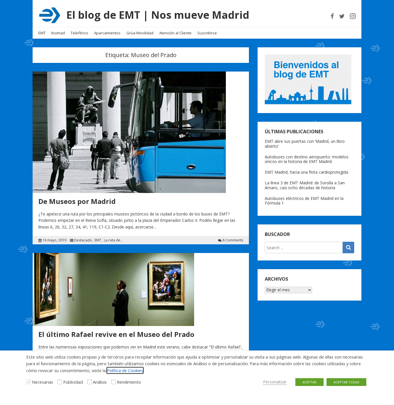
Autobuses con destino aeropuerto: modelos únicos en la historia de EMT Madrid (306, 159)
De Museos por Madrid (77, 201)
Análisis (100, 382)
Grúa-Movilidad (139, 32)
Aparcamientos (107, 32)
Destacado (83, 240)
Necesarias (42, 382)
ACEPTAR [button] (309, 382)
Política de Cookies (125, 370)
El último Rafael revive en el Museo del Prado (116, 334)
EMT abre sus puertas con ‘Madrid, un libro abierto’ (305, 143)
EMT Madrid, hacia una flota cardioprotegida (306, 172)
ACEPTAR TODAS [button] (346, 382)
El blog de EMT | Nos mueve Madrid (157, 15)
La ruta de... (113, 240)
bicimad (58, 32)
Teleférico (79, 32)
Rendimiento (129, 382)
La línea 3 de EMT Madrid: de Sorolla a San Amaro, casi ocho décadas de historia (305, 185)
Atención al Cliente (175, 32)
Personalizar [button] (275, 382)
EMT (42, 32)
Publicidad (73, 382)
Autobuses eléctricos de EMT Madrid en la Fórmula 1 (304, 201)
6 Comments (232, 240)
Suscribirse (207, 32)
